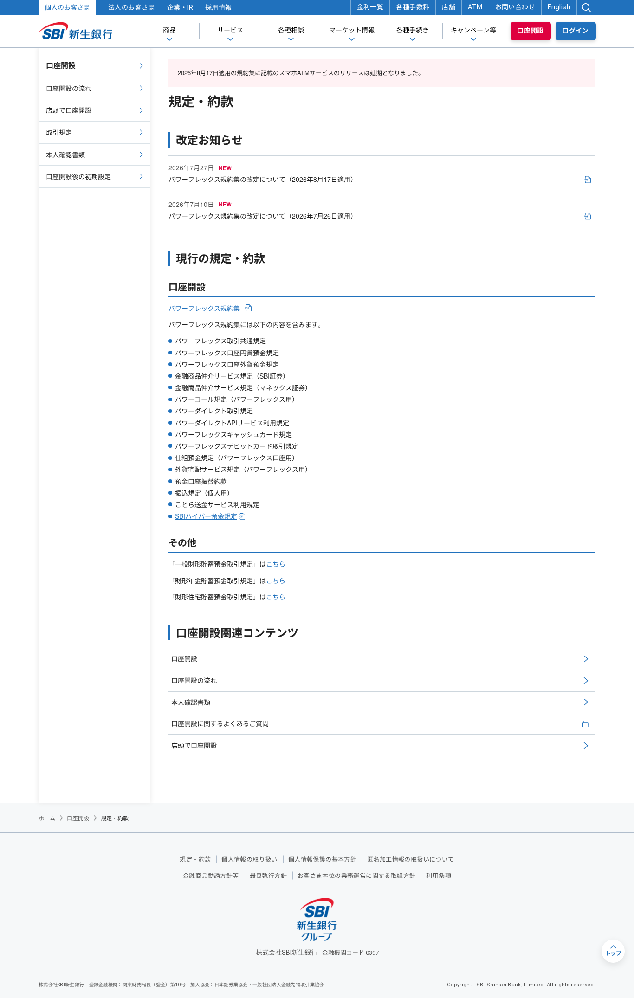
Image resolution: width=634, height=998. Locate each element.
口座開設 (530, 30)
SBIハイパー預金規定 (206, 516)
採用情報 (218, 7)
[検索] (586, 7)
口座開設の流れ (194, 680)
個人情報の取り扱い (249, 859)
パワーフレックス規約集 (204, 308)
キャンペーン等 (473, 30)
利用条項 (438, 875)
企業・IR (180, 7)
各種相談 (291, 30)
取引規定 (59, 132)
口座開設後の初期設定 (78, 176)
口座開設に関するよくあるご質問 (220, 723)
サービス (230, 30)
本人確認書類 (190, 702)
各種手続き (412, 30)
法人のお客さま (131, 7)
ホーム (47, 818)
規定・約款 (195, 859)
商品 (169, 30)
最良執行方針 (268, 875)
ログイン (575, 30)
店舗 (448, 7)
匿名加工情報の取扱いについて (410, 859)
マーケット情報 (352, 30)
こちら (275, 563)
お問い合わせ (515, 7)
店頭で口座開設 (194, 745)
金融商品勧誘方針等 (211, 875)
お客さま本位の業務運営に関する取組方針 (356, 875)
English (559, 7)
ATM (475, 7)
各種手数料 (412, 7)
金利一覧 (370, 7)
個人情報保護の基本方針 (322, 859)
